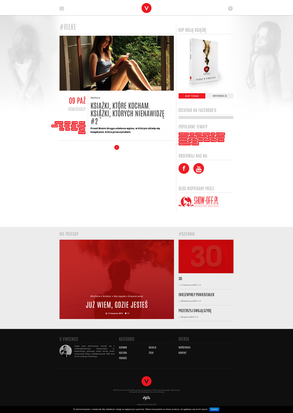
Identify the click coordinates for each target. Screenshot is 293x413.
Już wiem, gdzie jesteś (117, 305)
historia (96, 296)
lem (61, 126)
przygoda (220, 134)
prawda (195, 144)
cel (190, 140)
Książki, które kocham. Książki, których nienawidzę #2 (127, 113)
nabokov (81, 126)
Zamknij (214, 409)
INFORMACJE (220, 95)
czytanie (59, 122)
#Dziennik (187, 234)
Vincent (123, 390)
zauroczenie (136, 296)
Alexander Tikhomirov (170, 390)
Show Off (152, 404)
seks (192, 134)
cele (213, 134)
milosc (207, 140)
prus (62, 129)
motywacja (201, 137)
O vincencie (69, 339)
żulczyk (82, 132)
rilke (67, 129)
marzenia (220, 137)
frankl (74, 122)
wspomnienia (184, 144)
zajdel (82, 129)
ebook (67, 122)
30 (180, 278)
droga (213, 140)
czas (195, 140)
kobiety (206, 134)
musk (73, 126)
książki (54, 126)
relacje (221, 140)
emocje (192, 137)
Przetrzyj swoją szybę (195, 310)
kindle (82, 122)
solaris (74, 129)
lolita (67, 126)
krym (200, 140)
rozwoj (198, 134)
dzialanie (183, 140)
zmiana (211, 137)
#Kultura (95, 97)
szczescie (183, 137)
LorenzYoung (158, 392)
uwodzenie (183, 134)
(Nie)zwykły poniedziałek (196, 294)
